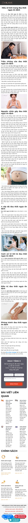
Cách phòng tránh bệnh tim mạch (23, 428)
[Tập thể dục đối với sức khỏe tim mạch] (2, 427)
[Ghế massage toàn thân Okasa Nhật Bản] (7, 3)
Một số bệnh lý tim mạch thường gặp (23, 402)
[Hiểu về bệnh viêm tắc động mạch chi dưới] (2, 400)
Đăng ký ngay (14, 384)
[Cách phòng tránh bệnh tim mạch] (16, 426)
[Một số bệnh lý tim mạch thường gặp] (16, 400)
